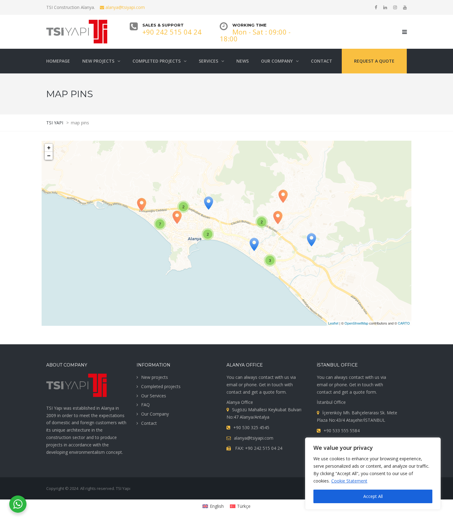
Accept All (373, 496)
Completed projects (161, 386)
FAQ (145, 405)
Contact (149, 423)
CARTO (404, 323)
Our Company (155, 414)
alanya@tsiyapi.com (124, 7)
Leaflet (333, 323)
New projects (154, 377)
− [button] (49, 155)
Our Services (153, 396)
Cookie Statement (349, 481)
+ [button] (49, 147)
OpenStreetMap (356, 323)
